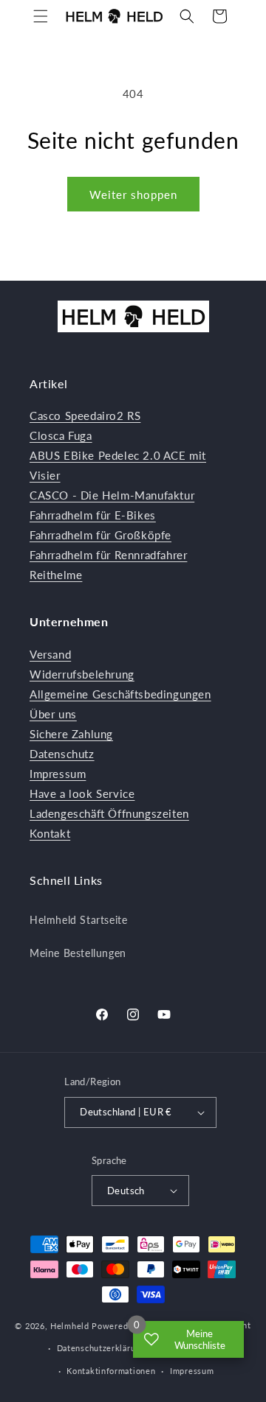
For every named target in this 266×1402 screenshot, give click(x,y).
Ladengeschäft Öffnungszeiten (109, 813)
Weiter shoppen (133, 194)
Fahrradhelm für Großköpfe (100, 534)
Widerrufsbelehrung (82, 674)
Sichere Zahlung (71, 733)
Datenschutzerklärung (101, 1348)
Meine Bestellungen (78, 953)
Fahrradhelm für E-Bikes (93, 515)
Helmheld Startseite (78, 920)
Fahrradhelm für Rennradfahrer (108, 554)
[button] (40, 16)
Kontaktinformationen (110, 1370)
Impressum (58, 773)
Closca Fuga (61, 435)
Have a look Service (82, 793)
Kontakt (50, 833)
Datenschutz (62, 753)
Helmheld (69, 1326)
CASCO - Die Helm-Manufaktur (112, 495)
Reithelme (56, 574)
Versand (50, 654)
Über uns (53, 714)
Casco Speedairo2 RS (85, 415)
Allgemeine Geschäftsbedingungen (120, 694)
